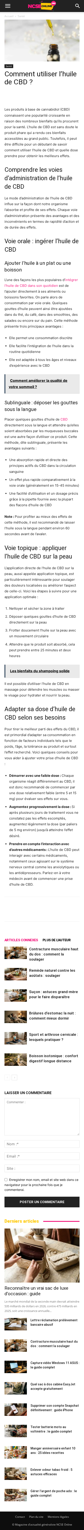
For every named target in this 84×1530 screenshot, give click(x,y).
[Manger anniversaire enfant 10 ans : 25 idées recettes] (15, 1452)
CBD (64, 419)
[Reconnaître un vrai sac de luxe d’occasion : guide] (42, 1255)
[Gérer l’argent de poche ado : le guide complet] (15, 1495)
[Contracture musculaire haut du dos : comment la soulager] (15, 953)
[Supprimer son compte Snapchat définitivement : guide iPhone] (15, 1409)
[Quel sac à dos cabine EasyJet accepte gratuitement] (15, 1388)
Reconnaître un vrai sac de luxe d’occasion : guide (36, 1290)
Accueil (8, 16)
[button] (7, 6)
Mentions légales (58, 1517)
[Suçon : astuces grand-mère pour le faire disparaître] (15, 995)
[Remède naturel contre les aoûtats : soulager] (15, 974)
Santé (21, 16)
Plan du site (36, 1517)
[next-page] (14, 1077)
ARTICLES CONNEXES (21, 940)
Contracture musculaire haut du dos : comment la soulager (53, 954)
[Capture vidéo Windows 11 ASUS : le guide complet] (15, 1367)
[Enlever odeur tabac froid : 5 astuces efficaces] (15, 1473)
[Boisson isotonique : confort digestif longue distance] (15, 1059)
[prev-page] (7, 1077)
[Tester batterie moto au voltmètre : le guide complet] (15, 1431)
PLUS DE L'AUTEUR (57, 940)
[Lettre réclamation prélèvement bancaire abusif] (15, 1324)
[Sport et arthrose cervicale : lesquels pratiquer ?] (15, 1038)
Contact (20, 1517)
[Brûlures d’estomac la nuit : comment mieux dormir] (15, 1017)
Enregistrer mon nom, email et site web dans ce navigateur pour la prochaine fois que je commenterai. (41, 1185)
